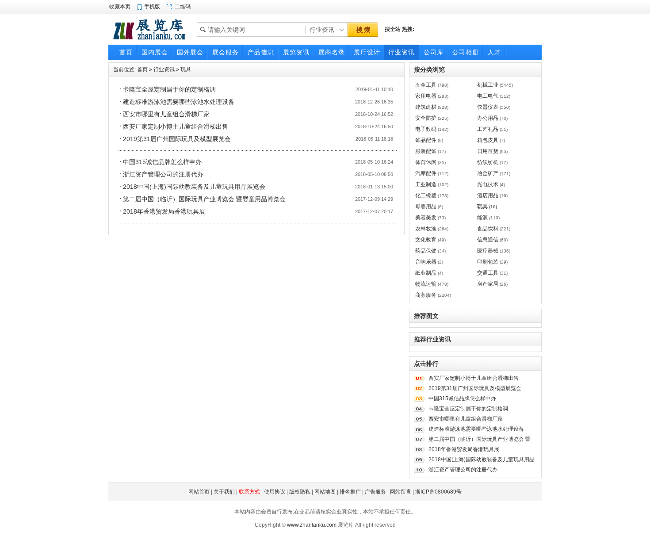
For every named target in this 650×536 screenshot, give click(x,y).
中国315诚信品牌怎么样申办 (162, 161)
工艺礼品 (487, 129)
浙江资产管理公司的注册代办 (163, 174)
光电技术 (487, 184)
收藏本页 (119, 7)
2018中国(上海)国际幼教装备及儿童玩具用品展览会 (194, 186)
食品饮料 (487, 229)
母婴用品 (425, 206)
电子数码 (425, 129)
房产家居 (487, 284)
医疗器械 (487, 251)
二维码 (183, 7)
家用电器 (425, 96)
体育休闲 (425, 162)
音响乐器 (425, 262)
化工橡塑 (425, 195)
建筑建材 (425, 107)
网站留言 (400, 492)
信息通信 (487, 240)
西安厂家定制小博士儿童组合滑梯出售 (175, 126)
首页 (142, 69)
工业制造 (425, 184)
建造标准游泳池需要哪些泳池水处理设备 (178, 101)
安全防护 (425, 118)
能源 (482, 217)
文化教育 (425, 240)
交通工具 (487, 273)
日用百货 (487, 151)
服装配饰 (425, 151)
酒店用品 (487, 195)
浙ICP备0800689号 (438, 492)
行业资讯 (164, 69)
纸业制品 (425, 273)
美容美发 (425, 217)
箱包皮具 (487, 140)
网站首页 (199, 492)
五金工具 (425, 85)
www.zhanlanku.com (311, 525)
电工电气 (487, 96)
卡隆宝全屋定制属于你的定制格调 (169, 89)
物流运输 (425, 284)
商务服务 (425, 295)
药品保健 (425, 251)
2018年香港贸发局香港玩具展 (164, 211)
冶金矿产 (487, 173)
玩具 (185, 69)
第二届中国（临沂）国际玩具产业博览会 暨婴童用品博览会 (204, 199)
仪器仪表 (487, 107)
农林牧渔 (425, 229)
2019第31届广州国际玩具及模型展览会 (177, 138)
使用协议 (274, 492)
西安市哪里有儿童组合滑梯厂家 (166, 114)
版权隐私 (299, 492)
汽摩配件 (425, 173)
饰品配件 (425, 140)
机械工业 (487, 85)
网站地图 (325, 492)
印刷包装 (487, 262)
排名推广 (350, 492)
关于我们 (224, 492)
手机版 (152, 7)
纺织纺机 (487, 162)
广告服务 (375, 492)
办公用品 (487, 118)
